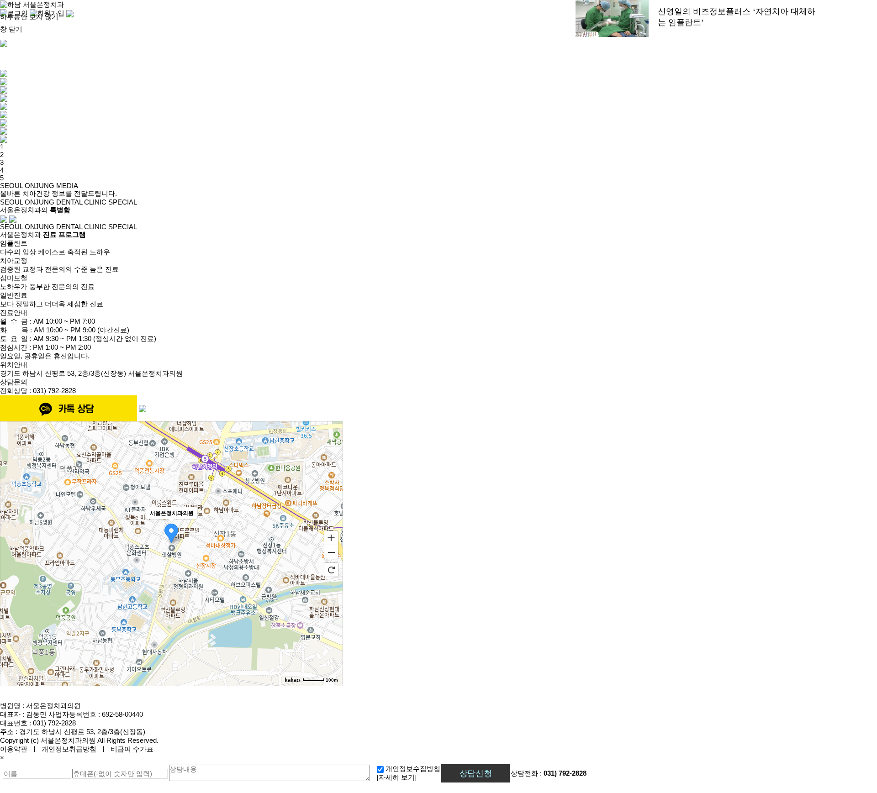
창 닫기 (11, 29)
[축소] (331, 552)
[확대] (331, 537)
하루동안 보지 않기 (29, 17)
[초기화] (331, 570)
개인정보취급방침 (69, 749)
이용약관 (13, 749)
